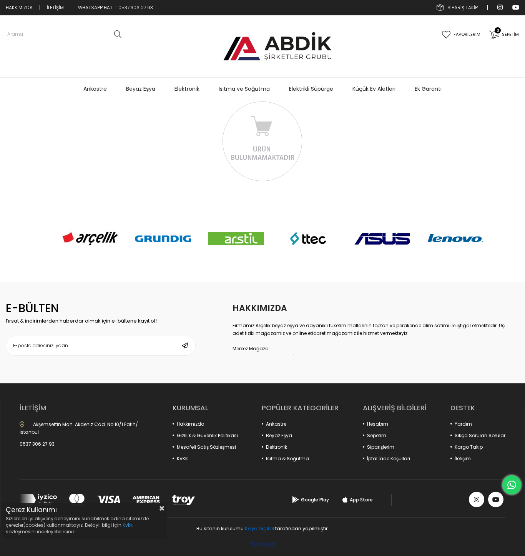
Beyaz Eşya (140, 89)
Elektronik (186, 89)
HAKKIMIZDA (19, 7)
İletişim (463, 458)
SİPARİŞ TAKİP (462, 7)
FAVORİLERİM (467, 34)
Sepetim (376, 435)
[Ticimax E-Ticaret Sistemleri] (262, 545)
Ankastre (95, 89)
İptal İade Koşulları (388, 458)
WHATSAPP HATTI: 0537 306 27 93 (115, 7)
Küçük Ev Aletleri (373, 89)
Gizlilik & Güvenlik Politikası (207, 435)
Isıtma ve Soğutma (244, 89)
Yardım (463, 424)
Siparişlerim (380, 447)
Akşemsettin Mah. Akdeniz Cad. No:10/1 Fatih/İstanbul (79, 428)
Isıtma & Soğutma (287, 458)
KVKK (182, 458)
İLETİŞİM (55, 7)
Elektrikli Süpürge (311, 89)
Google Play (315, 499)
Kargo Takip (469, 447)
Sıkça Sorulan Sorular (480, 435)
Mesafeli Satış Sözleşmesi (206, 447)
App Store (361, 499)
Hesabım (377, 424)
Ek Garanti (428, 89)
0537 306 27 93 (37, 444)
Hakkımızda (190, 424)
